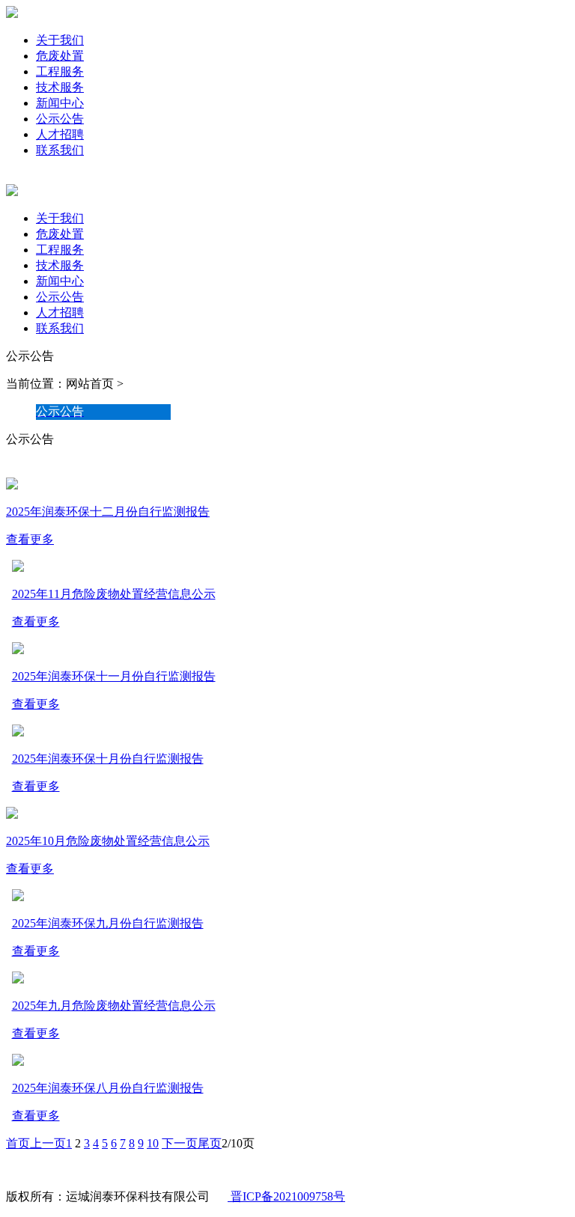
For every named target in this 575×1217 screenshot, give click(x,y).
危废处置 (60, 55)
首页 (18, 1143)
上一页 (48, 1143)
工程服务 (60, 71)
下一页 (180, 1143)
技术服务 (60, 87)
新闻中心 (60, 103)
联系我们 (60, 150)
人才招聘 (60, 134)
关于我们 (60, 40)
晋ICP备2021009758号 (286, 1196)
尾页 (210, 1143)
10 (153, 1143)
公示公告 (60, 118)
